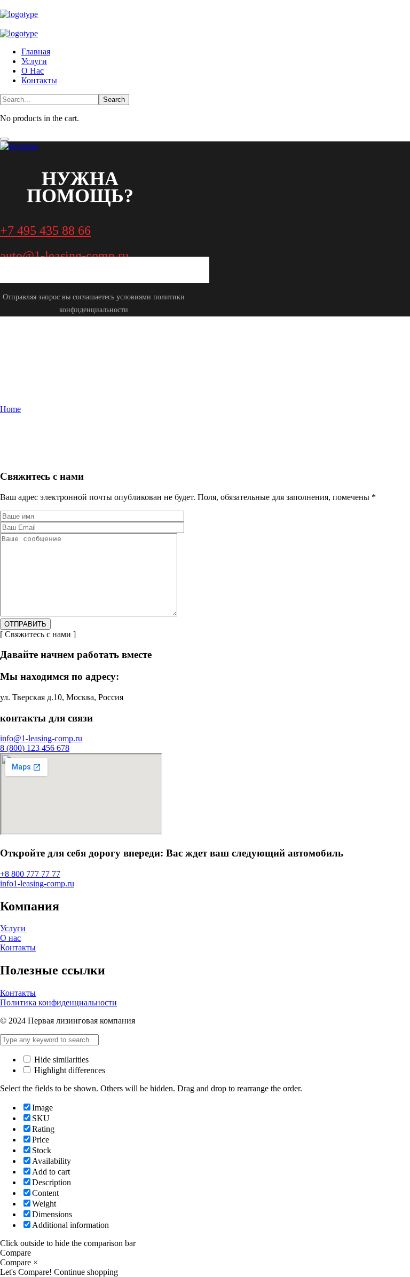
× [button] (35, 1262)
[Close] (4, 139)
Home (10, 409)
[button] (205, 231)
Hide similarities (60, 1059)
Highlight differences (68, 1070)
